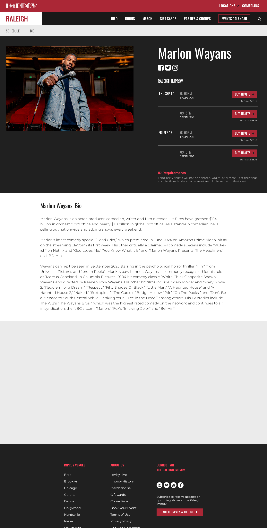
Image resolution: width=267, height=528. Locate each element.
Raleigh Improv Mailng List (177, 512)
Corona (69, 494)
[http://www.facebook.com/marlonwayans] (161, 67)
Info (114, 18)
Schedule (13, 30)
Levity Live (118, 474)
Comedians (250, 5)
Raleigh (17, 18)
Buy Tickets (242, 94)
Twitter (166, 485)
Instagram (159, 485)
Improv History (122, 481)
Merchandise (120, 488)
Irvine (68, 521)
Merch (147, 18)
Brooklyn (71, 481)
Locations (227, 5)
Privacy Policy (121, 521)
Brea (67, 474)
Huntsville (72, 514)
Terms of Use (120, 514)
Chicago (70, 488)
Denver (70, 501)
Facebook (181, 485)
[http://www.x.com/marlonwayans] (168, 67)
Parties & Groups (197, 18)
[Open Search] (259, 18)
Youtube (174, 485)
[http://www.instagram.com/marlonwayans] (175, 67)
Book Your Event (123, 508)
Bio (32, 30)
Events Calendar (234, 18)
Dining (130, 18)
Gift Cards (168, 18)
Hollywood (72, 508)
